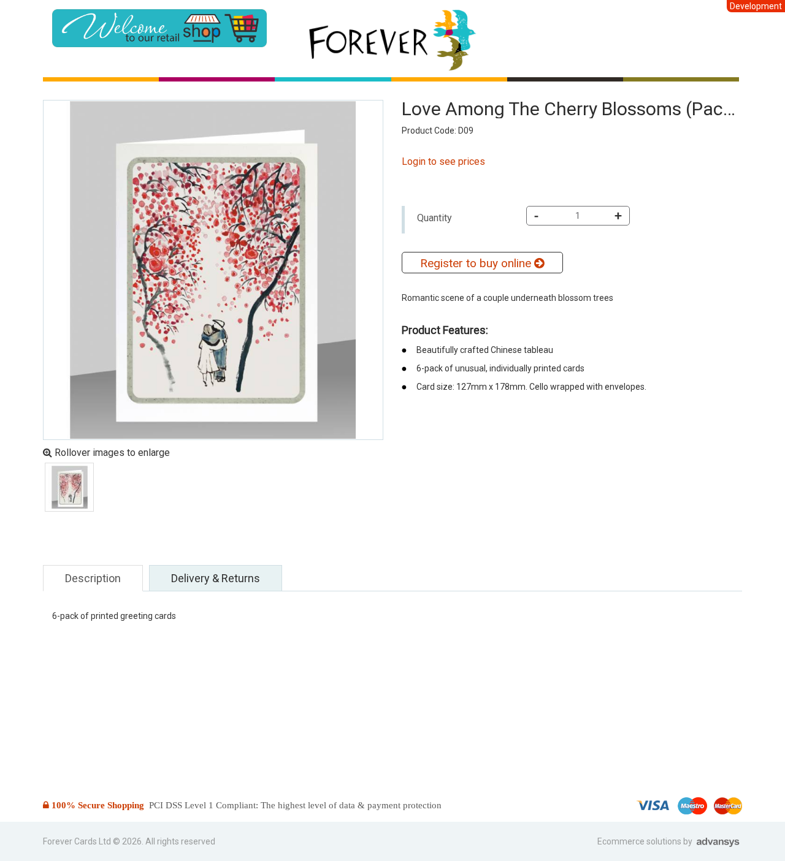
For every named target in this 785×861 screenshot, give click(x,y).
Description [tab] (93, 578)
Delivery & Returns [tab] (215, 578)
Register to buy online (477, 263)
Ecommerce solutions (640, 841)
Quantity (434, 218)
